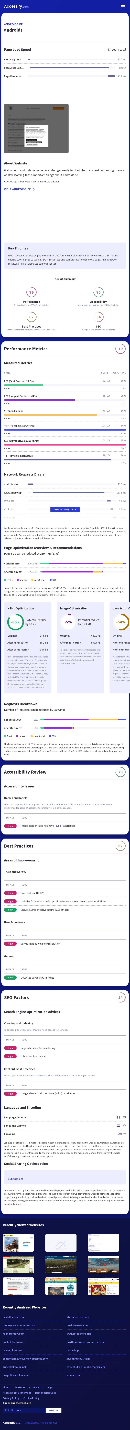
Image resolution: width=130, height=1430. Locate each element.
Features (20, 1387)
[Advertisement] (65, 92)
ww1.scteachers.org (79, 1333)
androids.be (13, 24)
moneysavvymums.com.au (19, 1325)
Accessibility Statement (17, 1392)
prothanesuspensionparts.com (85, 1342)
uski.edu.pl (73, 1350)
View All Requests (65, 509)
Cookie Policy (31, 1398)
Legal (50, 1387)
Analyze (53, 1410)
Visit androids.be (17, 189)
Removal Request (45, 1392)
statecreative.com (78, 1317)
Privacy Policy (11, 1398)
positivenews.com (78, 1325)
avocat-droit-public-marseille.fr (86, 1367)
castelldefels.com (13, 1317)
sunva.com (73, 1375)
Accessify (16, 6)
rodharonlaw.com (13, 1333)
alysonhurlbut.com (78, 1358)
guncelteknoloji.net (14, 1367)
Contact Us (36, 1387)
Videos (7, 1387)
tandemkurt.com (13, 1350)
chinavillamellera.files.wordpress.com (25, 1358)
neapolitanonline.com (16, 1375)
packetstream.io (13, 1342)
